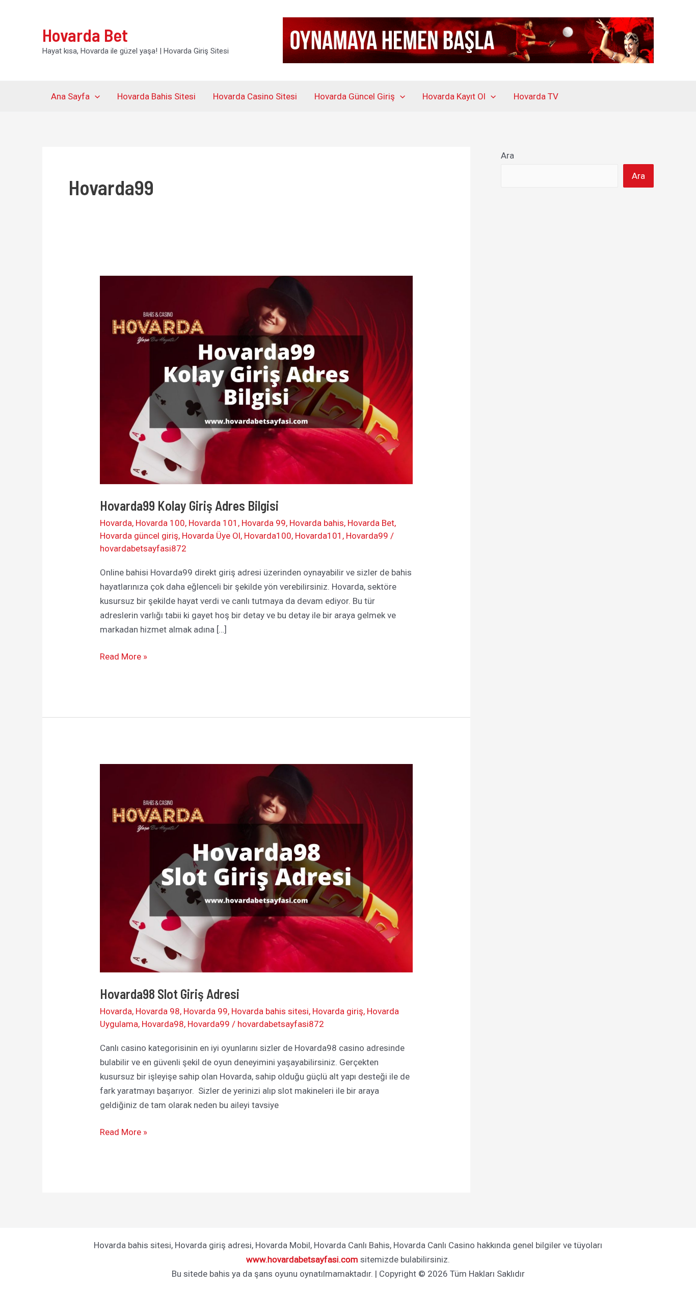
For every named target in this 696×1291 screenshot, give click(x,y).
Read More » (123, 657)
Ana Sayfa (70, 96)
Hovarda (116, 523)
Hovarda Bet (85, 34)
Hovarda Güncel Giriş (354, 96)
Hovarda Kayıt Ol (454, 96)
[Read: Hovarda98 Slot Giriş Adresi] (256, 867)
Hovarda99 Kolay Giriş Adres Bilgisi (192, 505)
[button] (95, 96)
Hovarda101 (318, 536)
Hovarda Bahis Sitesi (156, 96)
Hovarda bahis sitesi (270, 1011)
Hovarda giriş (337, 1011)
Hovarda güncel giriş (139, 536)
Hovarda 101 (213, 523)
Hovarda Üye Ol (211, 536)
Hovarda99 (367, 536)
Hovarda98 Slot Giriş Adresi (172, 994)
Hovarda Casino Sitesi (255, 96)
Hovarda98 (163, 1024)
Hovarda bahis (316, 523)
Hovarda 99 (264, 523)
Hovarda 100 (160, 523)
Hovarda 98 (158, 1011)
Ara (507, 155)
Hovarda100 (267, 536)
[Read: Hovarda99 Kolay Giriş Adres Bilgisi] (256, 379)
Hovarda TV (536, 96)
